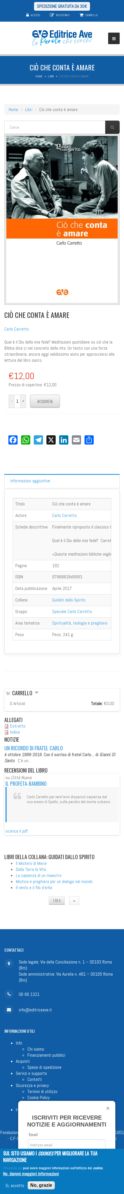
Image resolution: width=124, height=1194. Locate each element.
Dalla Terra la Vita (31, 869)
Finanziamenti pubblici (46, 1055)
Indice (15, 732)
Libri (51, 76)
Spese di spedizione (44, 1067)
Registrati (63, 15)
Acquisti (23, 1061)
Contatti (34, 1079)
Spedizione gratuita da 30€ (62, 6)
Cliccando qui (12, 1168)
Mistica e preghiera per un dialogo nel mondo (54, 881)
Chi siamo (35, 1049)
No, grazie (41, 1185)
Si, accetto (14, 1185)
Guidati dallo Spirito (68, 600)
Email (33, 1134)
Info (19, 1043)
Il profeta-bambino (26, 783)
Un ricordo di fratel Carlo (33, 748)
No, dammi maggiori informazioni (31, 1174)
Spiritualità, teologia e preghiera (79, 623)
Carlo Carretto (16, 329)
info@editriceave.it (35, 1010)
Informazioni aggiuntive (30, 481)
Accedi (35, 15)
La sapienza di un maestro (38, 875)
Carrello (91, 15)
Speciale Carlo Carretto (72, 611)
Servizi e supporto (31, 1073)
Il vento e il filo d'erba (34, 887)
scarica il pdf (16, 831)
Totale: (97, 703)
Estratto (17, 726)
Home (39, 76)
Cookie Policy (38, 1097)
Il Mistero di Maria (31, 863)
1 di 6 (57, 900)
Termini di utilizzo (42, 1091)
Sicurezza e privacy (32, 1085)
